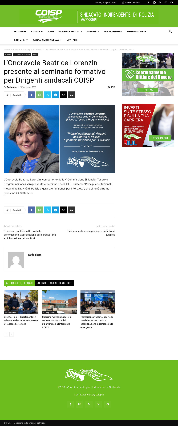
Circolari (85, 312)
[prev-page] (6, 334)
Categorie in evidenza (46, 39)
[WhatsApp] (39, 94)
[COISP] (89, 16)
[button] (170, 31)
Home (7, 49)
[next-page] (11, 334)
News (51, 31)
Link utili (19, 39)
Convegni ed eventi (32, 49)
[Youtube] (171, 2)
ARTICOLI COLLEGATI (19, 283)
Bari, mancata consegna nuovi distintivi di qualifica (91, 233)
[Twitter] (165, 2)
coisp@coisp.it (95, 394)
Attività (91, 31)
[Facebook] (148, 2)
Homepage (20, 31)
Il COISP (35, 31)
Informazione (135, 31)
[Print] (71, 94)
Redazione (12, 87)
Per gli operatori (69, 31)
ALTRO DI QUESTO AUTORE (54, 283)
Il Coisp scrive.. (11, 312)
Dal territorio (113, 31)
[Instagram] (154, 2)
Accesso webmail (132, 2)
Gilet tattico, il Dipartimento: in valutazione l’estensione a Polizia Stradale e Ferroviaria (21, 320)
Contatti (72, 39)
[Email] (63, 94)
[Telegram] (55, 94)
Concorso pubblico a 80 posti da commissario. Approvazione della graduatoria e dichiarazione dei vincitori (30, 235)
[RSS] (160, 2)
